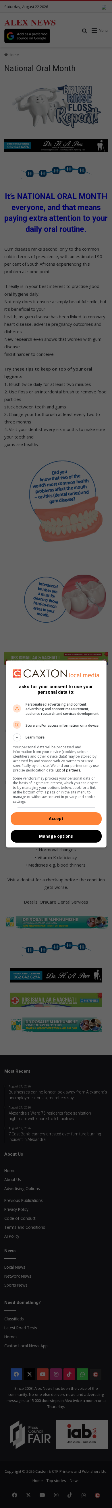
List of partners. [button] (68, 770)
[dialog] (56, 754)
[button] (56, 737)
